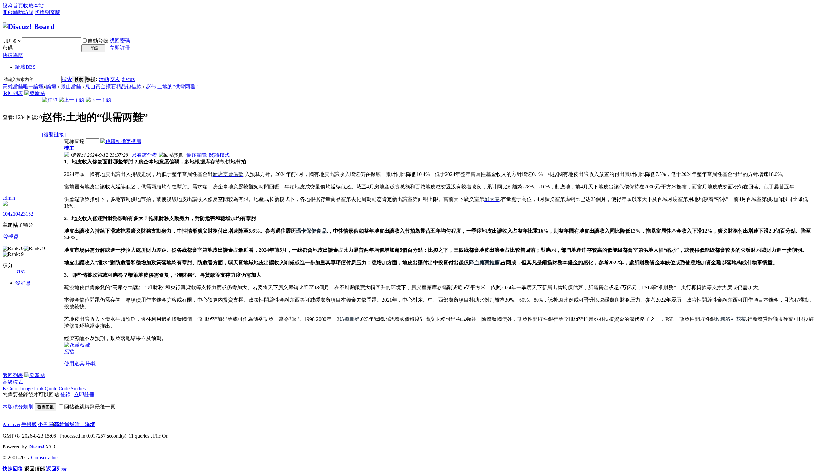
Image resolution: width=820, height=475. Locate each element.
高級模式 (13, 382)
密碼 (8, 48)
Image (26, 388)
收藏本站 (33, 5)
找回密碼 (120, 40)
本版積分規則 (18, 406)
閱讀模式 (219, 155)
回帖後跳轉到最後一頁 (89, 406)
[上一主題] (71, 100)
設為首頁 (13, 5)
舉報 (91, 363)
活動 (104, 79)
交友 (115, 79)
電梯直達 (74, 141)
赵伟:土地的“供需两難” (172, 86)
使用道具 (74, 363)
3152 (28, 214)
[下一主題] (98, 100)
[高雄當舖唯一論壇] (28, 26)
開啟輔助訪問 (18, 12)
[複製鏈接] (54, 134)
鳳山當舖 (71, 86)
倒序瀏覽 (196, 155)
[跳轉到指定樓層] (120, 141)
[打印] (49, 100)
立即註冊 (120, 48)
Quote (51, 388)
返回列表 (13, 93)
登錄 (65, 394)
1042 (8, 214)
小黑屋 (45, 424)
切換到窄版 (47, 12)
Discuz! (36, 446)
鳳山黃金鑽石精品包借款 (113, 86)
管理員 (10, 237)
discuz (128, 79)
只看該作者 (144, 155)
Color (13, 388)
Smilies (78, 388)
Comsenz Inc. (45, 457)
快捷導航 (13, 55)
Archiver (11, 424)
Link (39, 388)
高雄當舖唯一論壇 (23, 86)
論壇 (25, 67)
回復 (69, 351)
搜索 (67, 79)
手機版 (29, 424)
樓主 (69, 148)
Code (64, 388)
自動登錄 (98, 41)
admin (9, 198)
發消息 (23, 283)
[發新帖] (34, 93)
